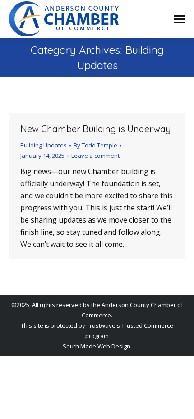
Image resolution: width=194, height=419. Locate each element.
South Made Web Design (96, 346)
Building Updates (43, 145)
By (95, 145)
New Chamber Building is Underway (95, 128)
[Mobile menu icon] (179, 19)
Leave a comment (95, 156)
